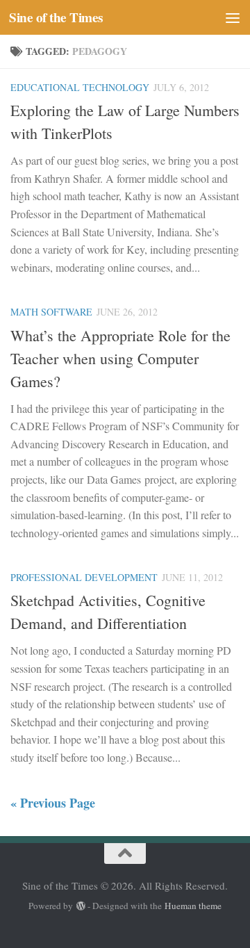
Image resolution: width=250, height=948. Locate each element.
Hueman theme (193, 905)
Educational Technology (79, 87)
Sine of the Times (56, 17)
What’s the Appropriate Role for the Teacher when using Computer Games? (120, 358)
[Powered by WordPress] (80, 905)
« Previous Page (52, 803)
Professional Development (84, 577)
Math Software (51, 311)
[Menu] (232, 17)
